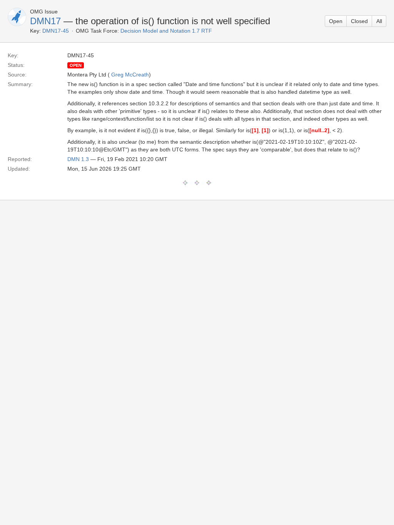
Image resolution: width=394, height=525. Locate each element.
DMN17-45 (55, 31)
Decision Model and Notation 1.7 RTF (166, 31)
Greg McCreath (130, 74)
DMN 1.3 (78, 159)
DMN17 (45, 21)
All (379, 21)
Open (335, 21)
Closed (359, 21)
